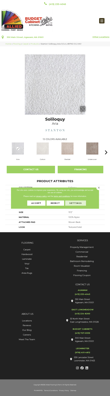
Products (34, 44)
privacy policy (41, 196)
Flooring (17, 44)
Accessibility (38, 390)
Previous (4, 148)
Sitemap (73, 390)
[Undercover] (92, 148)
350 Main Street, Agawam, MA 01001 (25, 37)
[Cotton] (42, 148)
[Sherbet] (67, 148)
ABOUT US (27, 314)
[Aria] (17, 148)
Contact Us (30, 169)
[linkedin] (87, 368)
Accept (36, 203)
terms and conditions (62, 196)
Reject (55, 203)
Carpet (25, 44)
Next (106, 148)
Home (8, 44)
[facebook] (82, 368)
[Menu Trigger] (101, 20)
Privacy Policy (64, 390)
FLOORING (27, 243)
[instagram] (77, 368)
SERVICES (82, 240)
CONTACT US (82, 284)
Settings (75, 203)
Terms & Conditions (51, 390)
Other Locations (100, 37)
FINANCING (80, 169)
